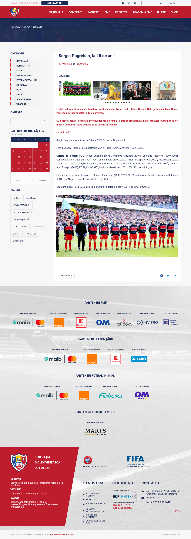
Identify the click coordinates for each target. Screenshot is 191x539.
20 (30, 163)
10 (13, 157)
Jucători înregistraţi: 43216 (95, 510)
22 (41, 163)
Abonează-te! (54, 3)
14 (35, 157)
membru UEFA (89, 467)
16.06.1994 (145, 467)
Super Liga (31, 234)
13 (30, 157)
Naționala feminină (22, 212)
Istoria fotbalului (21, 205)
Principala (15, 27)
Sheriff (16, 234)
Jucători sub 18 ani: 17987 (95, 522)
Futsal (16, 198)
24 (13, 169)
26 (24, 169)
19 (24, 163)
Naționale (37, 27)
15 (41, 157)
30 (47, 169)
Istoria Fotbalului (26, 80)
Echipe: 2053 (92, 500)
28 (35, 169)
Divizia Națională (21, 220)
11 (19, 157)
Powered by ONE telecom (172, 534)
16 (47, 157)
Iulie (19, 181)
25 (19, 169)
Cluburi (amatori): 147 (96, 504)
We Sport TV (18, 241)
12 (24, 157)
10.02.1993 (102, 467)
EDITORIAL (21, 85)
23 (47, 163)
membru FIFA (133, 467)
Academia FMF (23, 99)
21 (35, 163)
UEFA (18, 90)
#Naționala (66, 276)
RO (174, 3)
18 (19, 163)
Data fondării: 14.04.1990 (93, 495)
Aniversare (39, 227)
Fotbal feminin (20, 227)
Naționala (31, 198)
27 (30, 169)
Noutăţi (26, 27)
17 (13, 163)
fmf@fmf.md (153, 497)
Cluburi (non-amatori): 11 (92, 516)
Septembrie (41, 181)
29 (41, 169)
